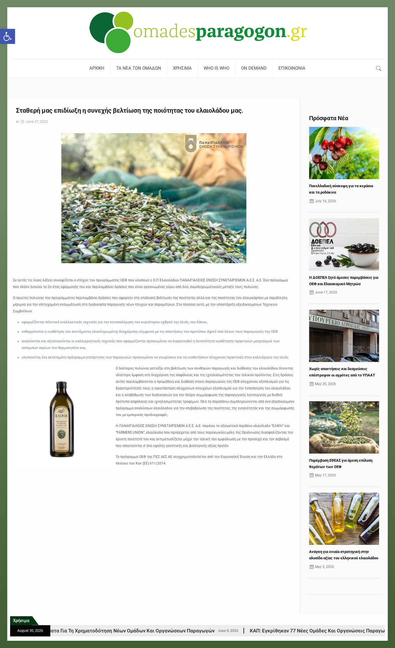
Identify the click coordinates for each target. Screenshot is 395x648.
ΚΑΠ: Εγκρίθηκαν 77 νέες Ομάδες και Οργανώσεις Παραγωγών (270, 631)
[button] (7, 36)
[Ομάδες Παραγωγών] (197, 33)
